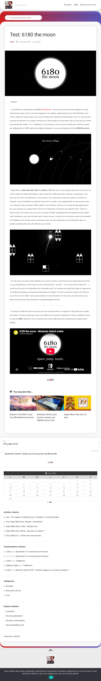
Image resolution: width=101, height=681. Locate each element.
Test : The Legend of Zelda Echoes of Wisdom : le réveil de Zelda (32, 517)
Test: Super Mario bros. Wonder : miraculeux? (24, 522)
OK (51, 677)
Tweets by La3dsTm (12, 636)
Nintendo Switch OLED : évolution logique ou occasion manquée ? (42, 570)
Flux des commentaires (15, 620)
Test (76, 5)
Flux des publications (14, 616)
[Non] (98, 674)
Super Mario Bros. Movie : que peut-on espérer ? (25, 531)
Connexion (10, 611)
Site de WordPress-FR (15, 625)
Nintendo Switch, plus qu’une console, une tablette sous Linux (47, 417)
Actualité (67, 5)
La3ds (38, 42)
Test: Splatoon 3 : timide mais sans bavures (23, 535)
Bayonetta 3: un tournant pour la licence (32, 552)
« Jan (49, 502)
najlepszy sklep (12, 565)
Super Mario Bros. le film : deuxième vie (21, 526)
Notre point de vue (88, 5)
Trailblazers (20, 561)
